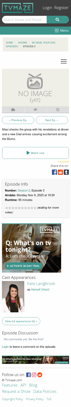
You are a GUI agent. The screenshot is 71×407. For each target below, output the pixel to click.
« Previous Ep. (18, 120)
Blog (33, 385)
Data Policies (44, 392)
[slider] (20, 207)
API (23, 385)
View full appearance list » (21, 321)
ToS (49, 399)
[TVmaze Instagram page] (34, 375)
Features (10, 385)
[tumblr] (66, 173)
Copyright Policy (12, 399)
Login (47, 8)
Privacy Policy (35, 399)
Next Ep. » (51, 120)
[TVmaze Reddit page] (39, 375)
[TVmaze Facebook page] (28, 375)
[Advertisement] (31, 248)
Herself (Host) (40, 289)
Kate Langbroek (41, 283)
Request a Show (16, 392)
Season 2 (24, 190)
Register (61, 8)
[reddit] (60, 173)
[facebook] (54, 173)
